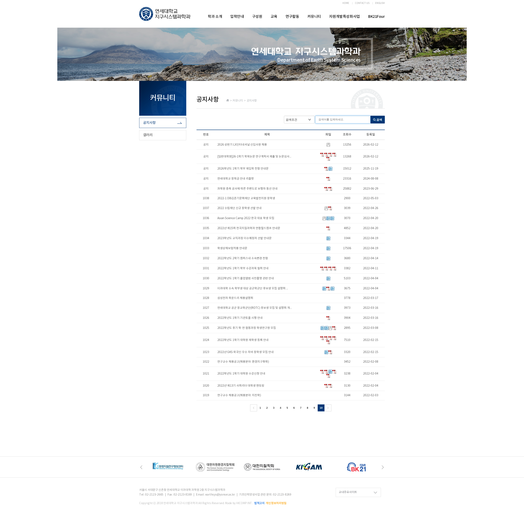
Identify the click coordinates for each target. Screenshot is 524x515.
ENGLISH (380, 3)
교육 (274, 17)
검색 (379, 119)
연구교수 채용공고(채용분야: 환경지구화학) (243, 361)
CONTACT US (362, 3)
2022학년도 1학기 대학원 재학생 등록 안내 (243, 340)
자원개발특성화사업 (344, 17)
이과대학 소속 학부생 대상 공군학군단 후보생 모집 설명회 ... (252, 288)
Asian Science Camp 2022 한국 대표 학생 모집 (245, 218)
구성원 (257, 17)
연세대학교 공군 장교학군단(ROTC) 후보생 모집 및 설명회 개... (254, 308)
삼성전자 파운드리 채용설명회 (235, 298)
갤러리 (147, 135)
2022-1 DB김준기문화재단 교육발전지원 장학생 (246, 198)
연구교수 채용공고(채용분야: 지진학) (239, 395)
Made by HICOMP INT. (239, 503)
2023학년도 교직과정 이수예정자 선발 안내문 (244, 238)
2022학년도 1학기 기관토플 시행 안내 (240, 318)
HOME (345, 3)
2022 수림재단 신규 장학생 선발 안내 (239, 208)
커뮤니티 (314, 17)
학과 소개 (215, 17)
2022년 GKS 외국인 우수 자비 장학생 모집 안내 (245, 352)
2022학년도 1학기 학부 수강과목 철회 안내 (243, 268)
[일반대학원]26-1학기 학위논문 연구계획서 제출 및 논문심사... (254, 156)
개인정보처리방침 (276, 503)
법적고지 (259, 503)
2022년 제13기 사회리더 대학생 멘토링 (240, 385)
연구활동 (292, 17)
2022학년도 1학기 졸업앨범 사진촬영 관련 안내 (245, 278)
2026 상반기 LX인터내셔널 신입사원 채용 (242, 144)
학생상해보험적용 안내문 (232, 248)
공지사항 (149, 123)
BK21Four (376, 17)
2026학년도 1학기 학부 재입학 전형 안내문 (243, 168)
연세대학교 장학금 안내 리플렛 (235, 178)
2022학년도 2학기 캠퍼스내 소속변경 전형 (242, 258)
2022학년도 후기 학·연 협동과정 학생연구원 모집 (246, 328)
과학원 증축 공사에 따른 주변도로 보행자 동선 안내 (247, 188)
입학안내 (237, 17)
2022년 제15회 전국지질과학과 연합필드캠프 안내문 (248, 228)
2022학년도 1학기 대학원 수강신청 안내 (241, 373)
